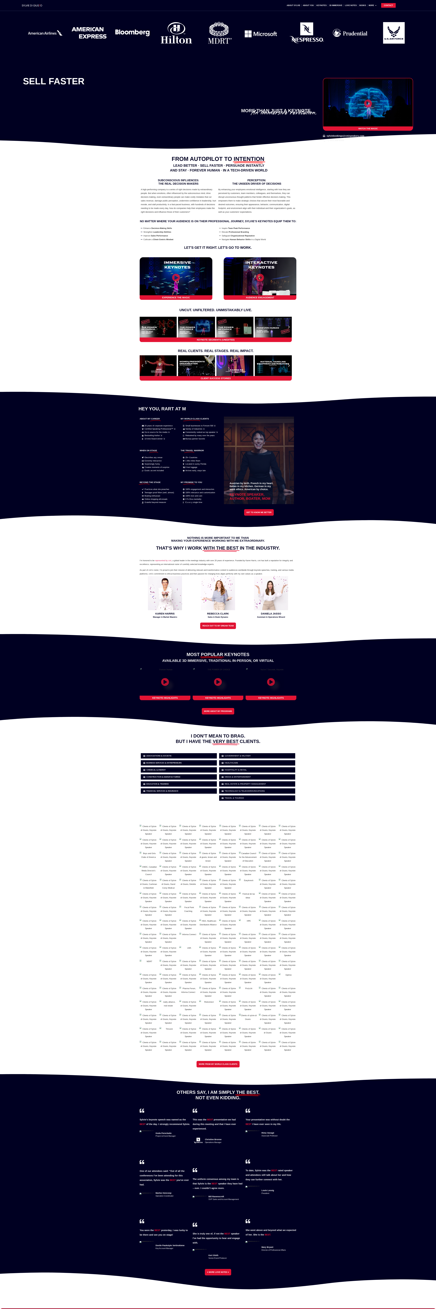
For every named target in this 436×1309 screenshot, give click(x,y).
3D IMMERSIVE (335, 5)
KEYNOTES (321, 5)
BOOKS (362, 5)
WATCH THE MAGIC (368, 128)
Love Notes (351, 5)
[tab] (179, 756)
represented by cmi (163, 560)
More (371, 5)
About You (308, 5)
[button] (368, 103)
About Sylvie (293, 5)
